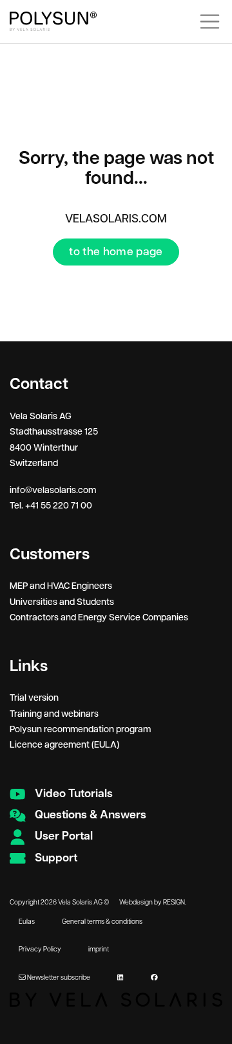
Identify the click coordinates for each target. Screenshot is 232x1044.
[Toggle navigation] (209, 21)
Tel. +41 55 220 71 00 (51, 505)
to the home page (116, 252)
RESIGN (174, 902)
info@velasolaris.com (53, 490)
